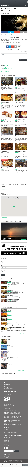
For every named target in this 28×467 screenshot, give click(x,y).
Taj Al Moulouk (5, 102)
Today (9, 424)
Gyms (9, 420)
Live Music (7, 65)
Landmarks (18, 416)
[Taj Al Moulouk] (7, 101)
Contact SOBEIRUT (8, 437)
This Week (13, 424)
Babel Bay (9, 286)
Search (3, 274)
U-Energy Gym (19, 102)
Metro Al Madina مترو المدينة (12, 357)
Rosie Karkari (10, 363)
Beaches (13, 420)
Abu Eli (17, 135)
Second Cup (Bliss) (20, 119)
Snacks (14, 412)
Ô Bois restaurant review (12, 313)
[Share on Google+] (17, 32)
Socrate (3, 135)
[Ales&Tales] (7, 149)
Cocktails (12, 68)
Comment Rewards (8, 445)
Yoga (14, 421)
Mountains (17, 420)
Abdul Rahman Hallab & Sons (13, 299)
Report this (4, 217)
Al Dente (9, 281)
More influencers (21, 370)
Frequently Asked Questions (10, 439)
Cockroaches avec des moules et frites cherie (16, 327)
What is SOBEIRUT (8, 384)
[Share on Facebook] (4, 32)
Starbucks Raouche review (12, 318)
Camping (16, 417)
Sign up (25, 464)
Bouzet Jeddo (18, 86)
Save (19, 46)
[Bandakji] (21, 166)
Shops (8, 419)
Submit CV (6, 457)
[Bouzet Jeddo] (21, 84)
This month (18, 424)
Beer (7, 68)
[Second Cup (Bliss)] (21, 117)
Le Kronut (3, 119)
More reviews (22, 333)
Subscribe (6, 444)
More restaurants (21, 303)
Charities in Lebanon (8, 388)
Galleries (8, 416)
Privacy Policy (13, 461)
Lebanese (8, 67)
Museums (13, 416)
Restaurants (10, 412)
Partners (6, 387)
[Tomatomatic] (7, 166)
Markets (15, 419)
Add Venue (6, 441)
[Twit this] (11, 32)
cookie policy (2, 2)
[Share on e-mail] (23, 32)
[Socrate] (7, 134)
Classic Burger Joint (20, 151)
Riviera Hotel (4, 189)
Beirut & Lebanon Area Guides (11, 432)
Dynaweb (6, 386)
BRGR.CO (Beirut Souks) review (13, 322)
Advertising (6, 440)
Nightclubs (12, 413)
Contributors (7, 456)
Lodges (11, 417)
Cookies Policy (20, 461)
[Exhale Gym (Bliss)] (7, 84)
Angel (8, 351)
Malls (11, 419)
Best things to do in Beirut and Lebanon (13, 431)
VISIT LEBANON (10, 391)
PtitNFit (8, 339)
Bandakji (17, 168)
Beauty (10, 421)
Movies (18, 415)
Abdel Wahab (10, 290)
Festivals (14, 415)
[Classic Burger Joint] (21, 149)
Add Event (6, 443)
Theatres (10, 415)
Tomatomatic (4, 168)
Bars (8, 413)
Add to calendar (14, 49)
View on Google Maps (14, 198)
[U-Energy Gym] (21, 101)
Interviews (6, 429)
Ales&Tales (4, 151)
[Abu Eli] (21, 134)
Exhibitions (17, 413)
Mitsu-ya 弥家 (10, 295)
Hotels (8, 417)
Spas (7, 421)
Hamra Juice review (11, 309)
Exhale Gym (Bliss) (6, 86)
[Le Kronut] (7, 117)
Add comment (23, 59)
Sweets (18, 412)
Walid (8, 345)
